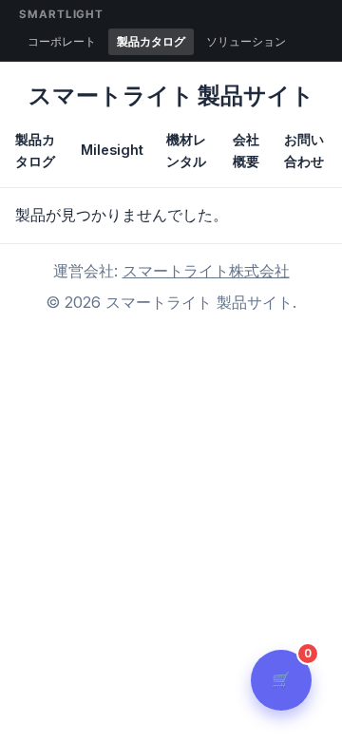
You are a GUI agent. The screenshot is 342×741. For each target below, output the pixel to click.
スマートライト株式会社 (206, 270)
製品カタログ (151, 41)
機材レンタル (186, 150)
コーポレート (62, 41)
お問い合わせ (304, 150)
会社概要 (246, 150)
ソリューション (246, 41)
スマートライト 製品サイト (171, 95)
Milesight (112, 150)
